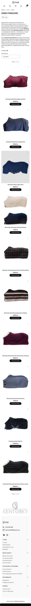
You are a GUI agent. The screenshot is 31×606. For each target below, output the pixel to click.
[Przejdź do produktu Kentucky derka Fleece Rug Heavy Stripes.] (15, 295)
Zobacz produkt (15, 104)
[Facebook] (4, 535)
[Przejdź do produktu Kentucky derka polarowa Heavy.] (15, 381)
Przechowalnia (7, 562)
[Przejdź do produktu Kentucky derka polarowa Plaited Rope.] (15, 210)
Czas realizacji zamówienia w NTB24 (12, 573)
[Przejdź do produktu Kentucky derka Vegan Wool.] (15, 167)
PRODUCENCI (6, 545)
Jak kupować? (6, 589)
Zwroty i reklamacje (8, 591)
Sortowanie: (4, 53)
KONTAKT (5, 549)
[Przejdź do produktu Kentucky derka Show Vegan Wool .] (15, 124)
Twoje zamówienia (8, 558)
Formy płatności (7, 569)
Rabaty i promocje (8, 556)
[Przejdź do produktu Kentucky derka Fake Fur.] (15, 423)
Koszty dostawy (7, 571)
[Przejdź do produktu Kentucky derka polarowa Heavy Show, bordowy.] (15, 338)
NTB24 (2, 10)
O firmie (5, 542)
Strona (13, 61)
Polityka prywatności (8, 582)
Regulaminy (6, 580)
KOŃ (8, 10)
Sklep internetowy (15, 601)
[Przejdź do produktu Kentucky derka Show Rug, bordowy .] (15, 81)
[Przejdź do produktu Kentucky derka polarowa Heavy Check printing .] (15, 252)
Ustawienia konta (7, 560)
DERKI (12, 10)
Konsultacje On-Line (8, 547)
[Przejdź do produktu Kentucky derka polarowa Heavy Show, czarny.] (15, 466)
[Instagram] (7, 535)
